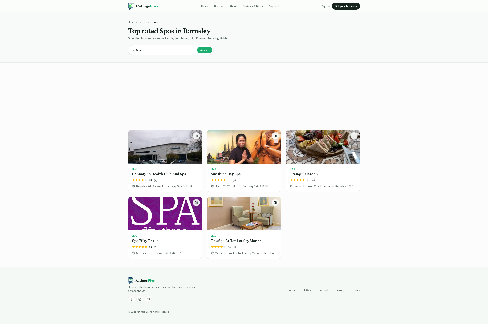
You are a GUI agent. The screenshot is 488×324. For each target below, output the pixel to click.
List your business (346, 6)
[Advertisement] (242, 97)
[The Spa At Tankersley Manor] (244, 228)
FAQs (307, 290)
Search (204, 50)
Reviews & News (253, 6)
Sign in (326, 6)
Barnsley (144, 22)
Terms (356, 290)
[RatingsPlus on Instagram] (139, 299)
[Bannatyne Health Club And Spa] (165, 161)
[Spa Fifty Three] (165, 228)
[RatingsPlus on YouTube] (148, 299)
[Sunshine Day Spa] (244, 161)
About (233, 6)
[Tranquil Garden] (323, 161)
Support (274, 6)
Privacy (340, 290)
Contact (323, 290)
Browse (218, 6)
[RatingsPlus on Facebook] (131, 299)
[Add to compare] (196, 135)
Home (204, 6)
